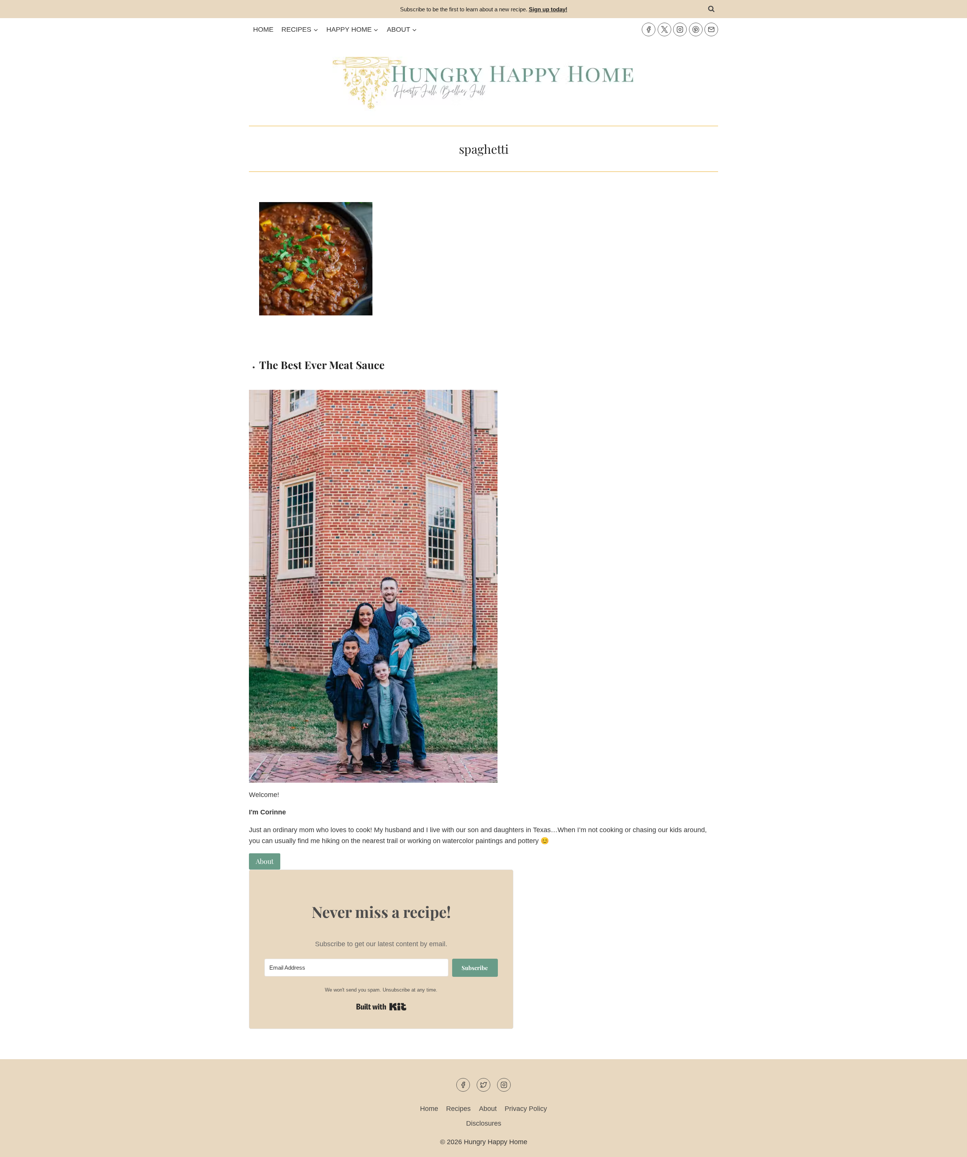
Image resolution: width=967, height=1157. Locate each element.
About (488, 1108)
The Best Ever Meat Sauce (322, 365)
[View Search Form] (711, 9)
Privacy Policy (526, 1108)
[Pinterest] (696, 29)
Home (263, 29)
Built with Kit (381, 1006)
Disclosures (483, 1123)
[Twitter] (664, 29)
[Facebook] (648, 29)
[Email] (711, 29)
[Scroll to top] (947, 1145)
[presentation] (370, 276)
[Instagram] (680, 29)
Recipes (458, 1108)
